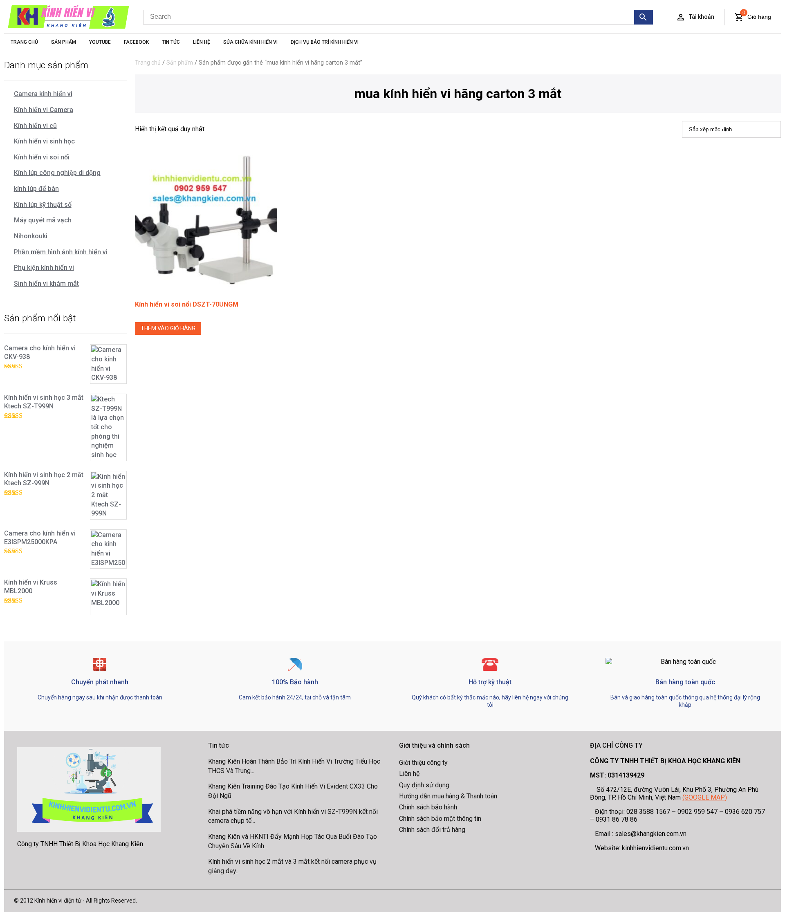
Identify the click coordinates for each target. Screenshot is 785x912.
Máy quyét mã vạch (43, 220)
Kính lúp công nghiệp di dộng (57, 173)
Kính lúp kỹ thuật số (43, 204)
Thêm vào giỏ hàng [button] (168, 328)
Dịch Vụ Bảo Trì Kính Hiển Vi (325, 42)
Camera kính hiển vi (43, 94)
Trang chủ (148, 62)
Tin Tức (171, 42)
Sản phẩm (179, 62)
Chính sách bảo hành (428, 807)
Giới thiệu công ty (423, 762)
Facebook (136, 42)
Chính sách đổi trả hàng (432, 830)
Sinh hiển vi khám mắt (46, 283)
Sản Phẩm (63, 42)
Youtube (100, 42)
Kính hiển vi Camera (43, 110)
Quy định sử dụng (424, 785)
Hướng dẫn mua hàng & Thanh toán (448, 796)
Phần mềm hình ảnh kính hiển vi (61, 252)
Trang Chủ (24, 42)
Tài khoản (701, 16)
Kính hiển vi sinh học (44, 141)
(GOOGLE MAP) (704, 797)
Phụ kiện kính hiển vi (44, 267)
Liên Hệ (201, 42)
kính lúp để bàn (36, 189)
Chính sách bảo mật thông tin (440, 818)
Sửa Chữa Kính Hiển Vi (250, 42)
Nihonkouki (30, 236)
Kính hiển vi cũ (35, 126)
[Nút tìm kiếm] (643, 17)
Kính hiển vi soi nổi (42, 157)
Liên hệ (409, 774)
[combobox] (388, 17)
